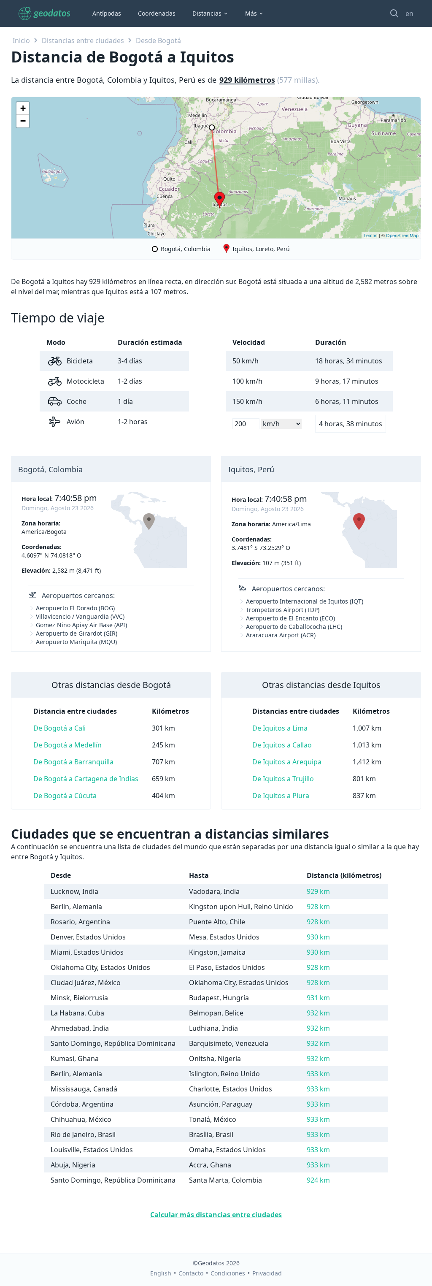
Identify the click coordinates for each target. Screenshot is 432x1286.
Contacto (190, 1273)
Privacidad (267, 1273)
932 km (318, 1013)
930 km (318, 937)
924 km (318, 1180)
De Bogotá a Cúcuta (65, 795)
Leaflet (371, 235)
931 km (318, 997)
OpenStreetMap (402, 235)
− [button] (23, 121)
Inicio (21, 40)
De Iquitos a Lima (280, 728)
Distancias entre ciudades (83, 40)
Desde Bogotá (158, 40)
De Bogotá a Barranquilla (73, 761)
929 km (318, 891)
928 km (318, 906)
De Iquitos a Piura (280, 795)
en (409, 13)
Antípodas (106, 13)
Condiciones (228, 1273)
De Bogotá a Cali (59, 728)
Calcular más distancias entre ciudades (216, 1214)
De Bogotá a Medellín (67, 745)
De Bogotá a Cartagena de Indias (85, 778)
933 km (318, 1073)
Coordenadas (157, 13)
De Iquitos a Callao (282, 745)
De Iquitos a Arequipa (286, 761)
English (160, 1273)
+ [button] (23, 108)
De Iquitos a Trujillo (283, 778)
